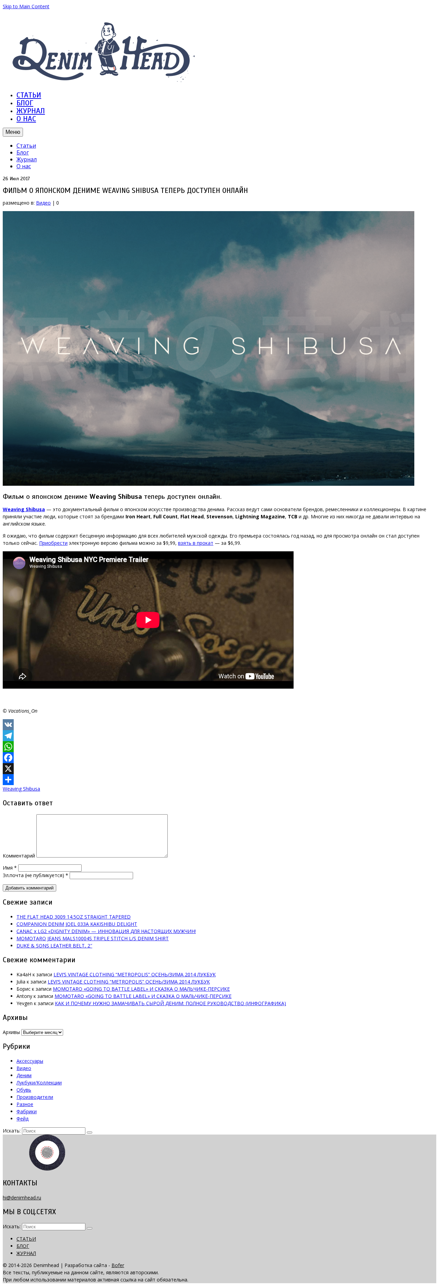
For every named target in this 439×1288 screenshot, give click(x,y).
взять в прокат (195, 543)
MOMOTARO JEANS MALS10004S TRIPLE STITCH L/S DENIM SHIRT (92, 938)
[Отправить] (219, 779)
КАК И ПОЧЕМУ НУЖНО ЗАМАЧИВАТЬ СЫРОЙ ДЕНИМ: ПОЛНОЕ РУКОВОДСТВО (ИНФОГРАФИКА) (170, 1003)
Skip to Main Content (26, 6)
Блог (22, 152)
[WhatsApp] (219, 746)
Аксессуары (29, 1061)
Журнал (26, 159)
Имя (10, 867)
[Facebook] (219, 757)
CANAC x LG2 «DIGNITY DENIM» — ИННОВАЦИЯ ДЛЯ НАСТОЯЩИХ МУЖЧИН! (106, 931)
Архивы (11, 1032)
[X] (219, 768)
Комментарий (19, 855)
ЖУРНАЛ (30, 110)
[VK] (219, 724)
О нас (23, 166)
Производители (34, 1097)
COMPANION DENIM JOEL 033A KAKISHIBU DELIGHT (76, 924)
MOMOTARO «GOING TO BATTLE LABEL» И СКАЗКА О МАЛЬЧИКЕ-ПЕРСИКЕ (141, 989)
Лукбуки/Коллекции (39, 1082)
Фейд (22, 1118)
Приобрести (53, 543)
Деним (24, 1075)
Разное (24, 1104)
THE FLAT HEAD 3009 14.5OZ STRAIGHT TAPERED (73, 916)
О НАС (26, 118)
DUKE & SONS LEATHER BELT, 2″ (54, 945)
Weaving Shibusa (21, 788)
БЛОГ (24, 102)
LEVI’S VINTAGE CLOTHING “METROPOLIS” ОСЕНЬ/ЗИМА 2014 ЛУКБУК (135, 974)
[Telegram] (219, 735)
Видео (43, 202)
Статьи (26, 145)
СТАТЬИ (28, 95)
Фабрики (26, 1111)
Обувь (23, 1089)
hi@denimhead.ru (22, 1197)
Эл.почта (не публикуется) (35, 875)
